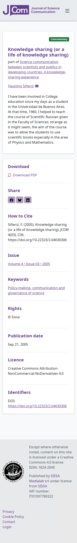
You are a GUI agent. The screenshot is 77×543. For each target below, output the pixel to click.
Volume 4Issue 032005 (29, 264)
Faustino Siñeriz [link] (21, 86)
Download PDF (25, 175)
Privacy (8, 511)
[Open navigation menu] (67, 10)
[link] (37, 86)
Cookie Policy (13, 516)
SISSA (42, 486)
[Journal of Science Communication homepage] (31, 10)
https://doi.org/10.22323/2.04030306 (37, 406)
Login (7, 527)
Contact (9, 521)
